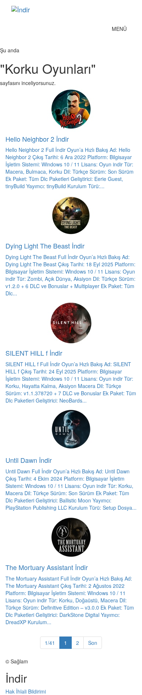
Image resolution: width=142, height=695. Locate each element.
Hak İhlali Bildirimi (25, 691)
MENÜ (121, 30)
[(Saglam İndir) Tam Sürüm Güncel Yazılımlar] (60, 9)
